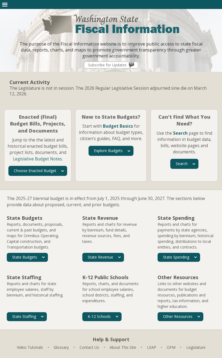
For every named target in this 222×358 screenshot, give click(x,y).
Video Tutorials (30, 347)
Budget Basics (118, 126)
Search (180, 133)
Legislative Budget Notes (37, 159)
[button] (5, 4)
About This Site (123, 347)
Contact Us (89, 347)
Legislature (195, 347)
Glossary (61, 347)
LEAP (151, 347)
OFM (171, 347)
